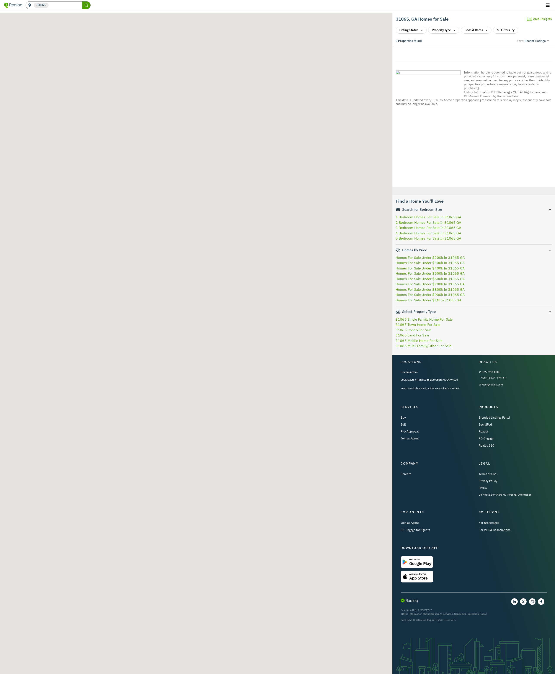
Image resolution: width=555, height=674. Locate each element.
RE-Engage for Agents (415, 530)
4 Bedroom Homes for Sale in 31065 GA (428, 233)
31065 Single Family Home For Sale (424, 319)
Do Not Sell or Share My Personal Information (505, 494)
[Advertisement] (472, 147)
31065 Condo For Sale (414, 330)
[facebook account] (541, 601)
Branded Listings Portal (494, 417)
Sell (403, 424)
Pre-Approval (410, 431)
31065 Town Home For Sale (418, 324)
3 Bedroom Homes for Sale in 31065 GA (428, 227)
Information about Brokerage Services (430, 613)
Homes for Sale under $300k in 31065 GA (430, 263)
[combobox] (65, 5)
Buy (403, 417)
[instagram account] (532, 601)
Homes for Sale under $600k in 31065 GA (430, 279)
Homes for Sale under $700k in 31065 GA (430, 284)
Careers (406, 474)
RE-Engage (486, 438)
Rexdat (483, 431)
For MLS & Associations (495, 530)
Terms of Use (487, 474)
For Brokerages (489, 523)
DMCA (483, 488)
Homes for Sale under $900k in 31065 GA (430, 294)
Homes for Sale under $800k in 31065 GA (430, 289)
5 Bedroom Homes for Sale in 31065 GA (428, 238)
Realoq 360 (486, 445)
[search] (86, 5)
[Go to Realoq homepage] (13, 5)
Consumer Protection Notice (470, 613)
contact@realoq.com (491, 384)
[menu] (548, 5)
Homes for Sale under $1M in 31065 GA (428, 300)
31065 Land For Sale (412, 335)
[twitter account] (523, 601)
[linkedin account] (514, 601)
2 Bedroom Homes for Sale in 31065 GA (428, 222)
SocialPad (485, 424)
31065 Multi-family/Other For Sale (424, 346)
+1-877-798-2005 (489, 372)
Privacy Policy (488, 481)
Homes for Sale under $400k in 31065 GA (430, 268)
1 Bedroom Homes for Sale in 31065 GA (428, 217)
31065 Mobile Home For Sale (419, 340)
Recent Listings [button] (535, 41)
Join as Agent (410, 438)
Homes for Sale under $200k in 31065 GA (430, 257)
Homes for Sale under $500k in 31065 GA (430, 273)
